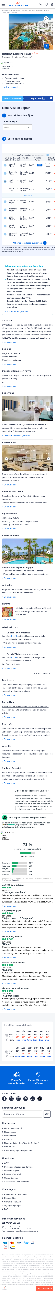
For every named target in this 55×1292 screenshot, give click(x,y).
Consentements (11, 1178)
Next (48, 409)
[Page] (4, 1098)
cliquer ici (15, 880)
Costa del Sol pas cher (10, 12)
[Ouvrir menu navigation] (2, 4)
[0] (46, 4)
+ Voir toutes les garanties (16, 311)
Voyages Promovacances (11, 10)
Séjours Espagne (28, 10)
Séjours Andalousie (42, 10)
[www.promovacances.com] (18, 4)
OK (47, 1114)
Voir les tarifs (44, 1288)
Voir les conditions (42, 673)
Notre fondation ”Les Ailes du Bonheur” (21, 1143)
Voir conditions (18, 251)
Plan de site (9, 1147)
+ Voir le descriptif (10, 87)
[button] (27, 409)
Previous (6, 409)
